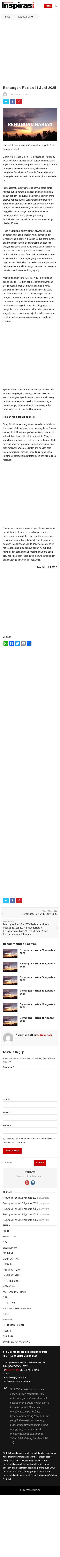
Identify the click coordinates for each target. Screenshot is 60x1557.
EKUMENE (8, 1253)
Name (6, 1099)
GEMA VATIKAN (11, 1258)
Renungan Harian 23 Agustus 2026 (37, 992)
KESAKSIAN (9, 1286)
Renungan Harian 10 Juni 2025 (39, 913)
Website (7, 1125)
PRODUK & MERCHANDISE (17, 1308)
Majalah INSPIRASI (33, 1490)
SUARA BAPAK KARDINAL (16, 1341)
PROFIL (7, 1314)
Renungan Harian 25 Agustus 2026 (37, 965)
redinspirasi (14, 94)
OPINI (6, 1297)
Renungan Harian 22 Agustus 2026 (37, 1006)
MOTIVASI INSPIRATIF (14, 1292)
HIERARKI (8, 1264)
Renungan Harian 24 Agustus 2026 (37, 979)
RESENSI (7, 1330)
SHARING (8, 1336)
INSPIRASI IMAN (12, 1270)
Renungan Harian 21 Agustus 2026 (37, 1019)
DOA (5, 1242)
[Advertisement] (30, 51)
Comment (8, 1067)
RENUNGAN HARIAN (25, 17)
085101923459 (13, 1370)
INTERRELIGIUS (11, 1281)
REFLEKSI (8, 1319)
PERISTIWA (9, 1303)
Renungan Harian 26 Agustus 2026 (37, 952)
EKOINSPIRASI (10, 1247)
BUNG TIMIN (9, 1236)
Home (7, 17)
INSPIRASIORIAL (12, 1275)
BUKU (6, 1231)
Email (6, 1112)
